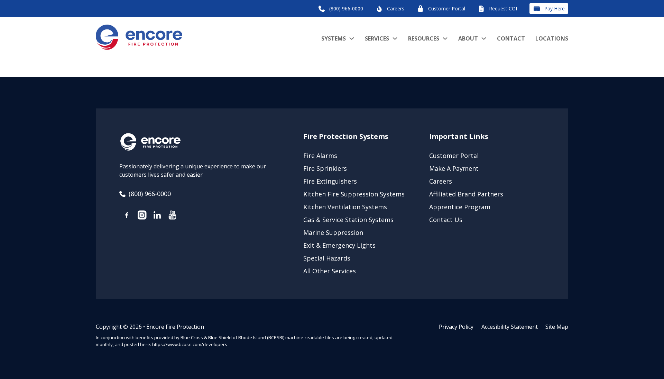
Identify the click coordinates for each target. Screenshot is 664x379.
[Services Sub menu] (395, 38)
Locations (551, 38)
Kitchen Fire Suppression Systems (354, 194)
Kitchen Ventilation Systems (345, 207)
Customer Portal (454, 155)
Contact (511, 38)
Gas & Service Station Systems (348, 219)
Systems (333, 38)
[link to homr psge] (139, 38)
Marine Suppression (333, 232)
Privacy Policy (456, 326)
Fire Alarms (320, 155)
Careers (440, 181)
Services (377, 38)
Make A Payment (454, 168)
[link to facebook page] (127, 216)
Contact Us (445, 219)
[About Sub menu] (484, 38)
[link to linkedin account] (157, 216)
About (468, 38)
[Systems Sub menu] (351, 38)
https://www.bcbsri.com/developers (189, 344)
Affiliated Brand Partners (466, 194)
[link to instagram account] (142, 216)
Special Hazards (326, 258)
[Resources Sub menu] (445, 38)
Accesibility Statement (509, 326)
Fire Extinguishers (330, 181)
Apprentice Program (459, 207)
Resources (423, 38)
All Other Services (329, 271)
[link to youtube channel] (172, 216)
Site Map (556, 326)
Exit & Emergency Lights (339, 245)
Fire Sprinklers (325, 168)
